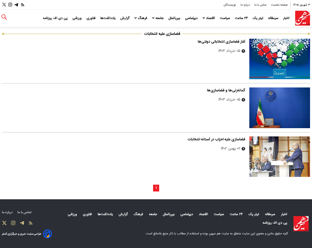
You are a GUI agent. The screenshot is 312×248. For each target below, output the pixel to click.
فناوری (92, 18)
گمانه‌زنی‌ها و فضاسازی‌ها (226, 90)
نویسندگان (230, 4)
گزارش (125, 18)
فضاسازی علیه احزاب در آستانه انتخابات (216, 139)
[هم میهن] (302, 18)
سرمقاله (273, 18)
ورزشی (77, 18)
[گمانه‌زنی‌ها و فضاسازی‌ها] (279, 107)
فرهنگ (142, 18)
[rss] (22, 4)
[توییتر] (4, 4)
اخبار (286, 18)
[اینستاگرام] (10, 4)
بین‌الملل (174, 18)
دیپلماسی (192, 18)
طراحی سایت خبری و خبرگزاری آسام (21, 234)
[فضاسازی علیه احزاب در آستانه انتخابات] (279, 156)
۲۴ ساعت (242, 18)
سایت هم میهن (219, 233)
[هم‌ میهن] (301, 223)
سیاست (225, 18)
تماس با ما (260, 4)
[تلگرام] (16, 4)
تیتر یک (258, 18)
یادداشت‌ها (108, 18)
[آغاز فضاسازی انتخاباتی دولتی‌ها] (279, 59)
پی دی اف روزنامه (55, 18)
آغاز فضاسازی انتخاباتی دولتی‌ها (221, 42)
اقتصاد (210, 18)
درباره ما (246, 4)
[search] (4, 17)
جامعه (160, 18)
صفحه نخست (279, 4)
